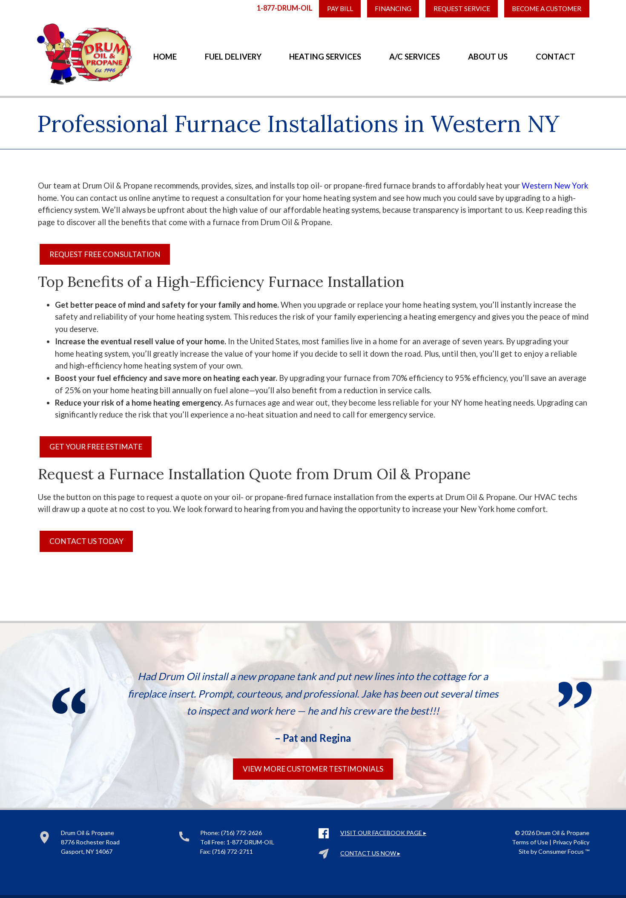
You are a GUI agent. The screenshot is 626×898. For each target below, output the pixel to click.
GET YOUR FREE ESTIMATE (95, 446)
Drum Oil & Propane (562, 832)
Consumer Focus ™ (563, 851)
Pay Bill (340, 8)
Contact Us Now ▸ (370, 853)
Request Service (462, 8)
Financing (393, 8)
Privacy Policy (571, 842)
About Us (488, 56)
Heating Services (325, 56)
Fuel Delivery (233, 56)
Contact (555, 56)
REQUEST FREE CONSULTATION (105, 254)
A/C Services (414, 56)
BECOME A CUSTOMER (546, 8)
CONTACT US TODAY (86, 541)
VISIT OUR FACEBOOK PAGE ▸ (383, 832)
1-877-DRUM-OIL (285, 8)
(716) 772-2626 (241, 832)
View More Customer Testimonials (313, 768)
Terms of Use (530, 842)
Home (165, 56)
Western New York (555, 185)
